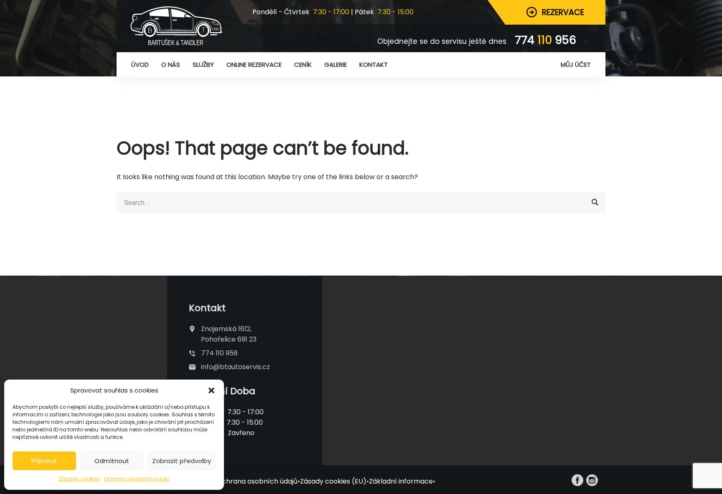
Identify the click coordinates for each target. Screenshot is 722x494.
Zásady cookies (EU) (333, 481)
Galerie (335, 64)
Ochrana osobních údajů (137, 478)
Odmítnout (111, 460)
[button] (211, 390)
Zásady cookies (79, 478)
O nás (170, 64)
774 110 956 (219, 353)
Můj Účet (576, 64)
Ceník (303, 64)
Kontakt (373, 64)
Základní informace (401, 481)
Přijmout (44, 460)
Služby (203, 64)
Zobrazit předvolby (181, 460)
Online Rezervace (254, 64)
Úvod (140, 64)
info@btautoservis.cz (235, 367)
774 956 (545, 40)
